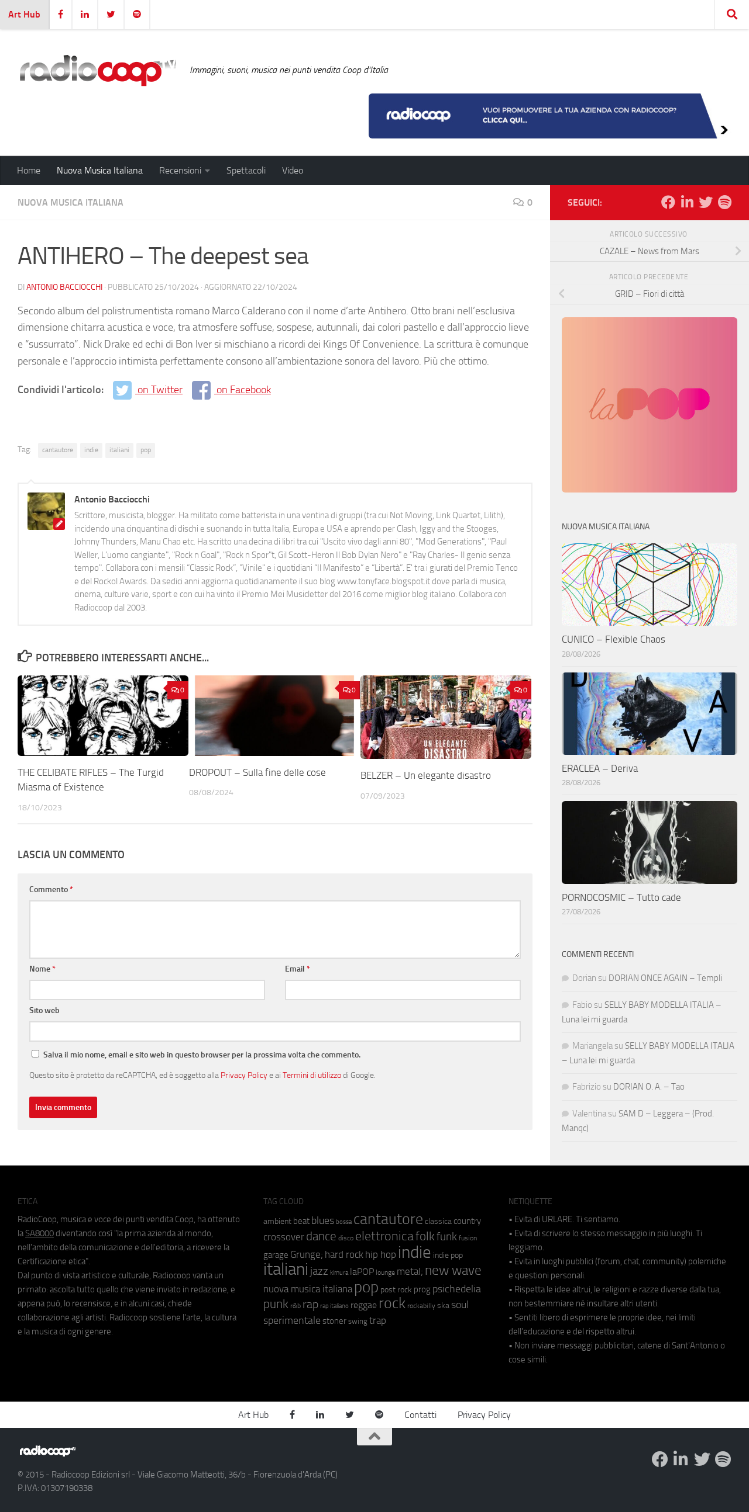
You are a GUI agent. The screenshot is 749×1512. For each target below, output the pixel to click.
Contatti (420, 1414)
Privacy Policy (244, 1075)
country (467, 1221)
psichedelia (456, 1288)
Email (297, 969)
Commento (51, 889)
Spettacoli (246, 170)
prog (422, 1289)
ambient (277, 1221)
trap (377, 1320)
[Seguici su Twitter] (706, 202)
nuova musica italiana (307, 1289)
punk (275, 1304)
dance (321, 1236)
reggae (364, 1304)
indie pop (448, 1255)
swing (357, 1321)
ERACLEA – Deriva (600, 768)
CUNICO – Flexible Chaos (613, 639)
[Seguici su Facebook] (668, 202)
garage (275, 1255)
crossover (283, 1237)
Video (292, 170)
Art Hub (24, 14)
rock (392, 1303)
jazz (319, 1271)
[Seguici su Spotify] (724, 202)
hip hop (380, 1254)
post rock (396, 1289)
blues (322, 1220)
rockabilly (421, 1306)
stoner (334, 1321)
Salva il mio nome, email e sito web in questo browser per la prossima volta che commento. (201, 1055)
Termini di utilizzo (312, 1075)
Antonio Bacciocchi (64, 287)
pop (145, 450)
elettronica (384, 1236)
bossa (344, 1222)
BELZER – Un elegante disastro (425, 775)
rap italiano (334, 1306)
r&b (295, 1305)
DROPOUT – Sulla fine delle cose (257, 772)
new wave (453, 1270)
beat (301, 1221)
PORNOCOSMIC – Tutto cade (621, 897)
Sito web (44, 1010)
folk (425, 1236)
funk (447, 1236)
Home (28, 170)
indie (91, 450)
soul (460, 1304)
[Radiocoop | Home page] (98, 70)
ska (443, 1305)
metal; (410, 1271)
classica (438, 1221)
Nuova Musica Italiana (100, 170)
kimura (339, 1273)
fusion (468, 1237)
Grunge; (306, 1254)
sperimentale (292, 1320)
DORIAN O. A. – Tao (649, 1086)
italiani (119, 450)
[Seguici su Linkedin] (687, 202)
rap (310, 1304)
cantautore (57, 450)
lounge (385, 1272)
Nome (42, 969)
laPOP (362, 1272)
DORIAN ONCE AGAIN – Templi (665, 978)
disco (345, 1238)
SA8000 (39, 1233)
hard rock (344, 1254)
